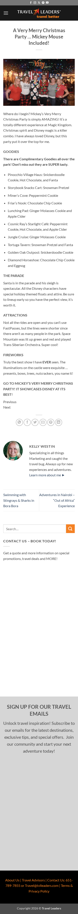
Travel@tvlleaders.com (41, 885)
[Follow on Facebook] (30, 2)
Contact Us (55, 880)
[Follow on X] (39, 2)
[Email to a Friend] (43, 422)
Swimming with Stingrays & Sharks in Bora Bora (18, 500)
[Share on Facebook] (27, 422)
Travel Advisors (33, 880)
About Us (12, 880)
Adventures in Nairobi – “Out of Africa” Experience (57, 500)
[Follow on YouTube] (47, 2)
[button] (5, 13)
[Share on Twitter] (35, 422)
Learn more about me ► (47, 475)
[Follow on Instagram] (35, 2)
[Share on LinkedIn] (58, 422)
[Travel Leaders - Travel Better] (39, 13)
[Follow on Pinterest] (43, 2)
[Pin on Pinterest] (50, 422)
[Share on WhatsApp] (19, 422)
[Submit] (70, 528)
